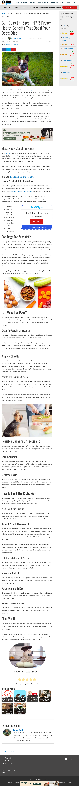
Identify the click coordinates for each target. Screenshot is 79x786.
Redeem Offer (69, 7)
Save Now (36, 221)
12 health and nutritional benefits (21, 191)
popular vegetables (30, 90)
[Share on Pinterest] (13, 49)
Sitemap (70, 782)
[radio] (19, 680)
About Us (9, 782)
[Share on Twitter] (8, 49)
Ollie (64, 26)
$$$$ (72, 33)
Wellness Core (67, 72)
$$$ (72, 44)
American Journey (68, 48)
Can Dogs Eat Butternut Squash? (22, 176)
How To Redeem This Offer (37, 227)
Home (3, 13)
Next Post (48, 752)
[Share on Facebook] (4, 49)
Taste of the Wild (67, 60)
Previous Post (8, 752)
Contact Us (62, 782)
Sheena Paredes (16, 38)
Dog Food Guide (7, 758)
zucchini (8, 153)
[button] (75, 2)
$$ (72, 54)
